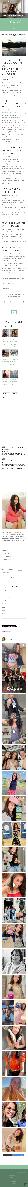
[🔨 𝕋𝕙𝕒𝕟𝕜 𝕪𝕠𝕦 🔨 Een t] (14, 1140)
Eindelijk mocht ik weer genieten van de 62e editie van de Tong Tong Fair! (14, 342)
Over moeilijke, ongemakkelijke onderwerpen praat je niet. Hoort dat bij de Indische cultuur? (14, 362)
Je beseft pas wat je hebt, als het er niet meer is (14, 382)
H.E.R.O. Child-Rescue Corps (10, 113)
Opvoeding (4, 603)
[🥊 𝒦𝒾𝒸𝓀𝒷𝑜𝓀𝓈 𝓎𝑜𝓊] (14, 680)
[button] (14, 28)
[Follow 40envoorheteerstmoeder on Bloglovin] (6, 631)
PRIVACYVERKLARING (8, 559)
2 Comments (8, 79)
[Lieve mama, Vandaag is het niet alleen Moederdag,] (14, 961)
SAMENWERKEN (7, 556)
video (12, 137)
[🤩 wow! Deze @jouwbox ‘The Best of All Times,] (14, 731)
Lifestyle (4, 600)
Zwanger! (4, 617)
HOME (4, 550)
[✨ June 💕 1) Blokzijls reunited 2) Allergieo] (14, 757)
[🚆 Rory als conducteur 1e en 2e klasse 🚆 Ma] (14, 706)
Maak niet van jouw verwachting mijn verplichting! (5, 341)
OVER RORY (6, 553)
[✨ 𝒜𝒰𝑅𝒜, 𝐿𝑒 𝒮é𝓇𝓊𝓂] (14, 987)
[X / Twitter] (14, 1183)
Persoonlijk (5, 77)
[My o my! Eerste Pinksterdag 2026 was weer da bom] (14, 885)
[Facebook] (13, 1183)
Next (24, 9)
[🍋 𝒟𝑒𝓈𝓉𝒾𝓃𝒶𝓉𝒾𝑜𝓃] (14, 808)
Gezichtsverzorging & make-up (9, 597)
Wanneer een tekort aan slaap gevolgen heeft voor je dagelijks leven (5, 361)
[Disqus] (14, 422)
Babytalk (4, 590)
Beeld (3, 593)
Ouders (3, 607)
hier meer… (22, 540)
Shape (3, 613)
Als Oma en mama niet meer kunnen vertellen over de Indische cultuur (5, 383)
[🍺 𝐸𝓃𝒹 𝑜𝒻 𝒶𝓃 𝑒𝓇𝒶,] (14, 910)
